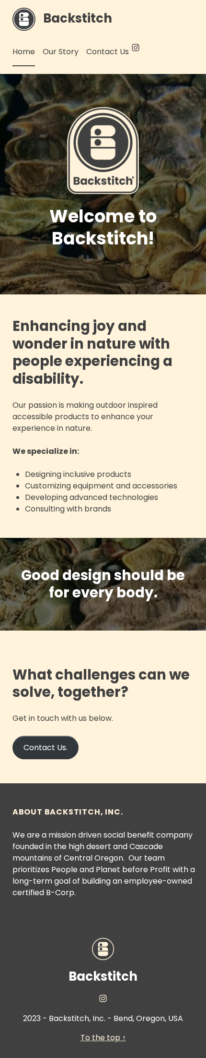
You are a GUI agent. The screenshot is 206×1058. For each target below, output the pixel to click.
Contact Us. (45, 747)
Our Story (61, 51)
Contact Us (107, 51)
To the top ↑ (103, 1037)
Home (23, 51)
